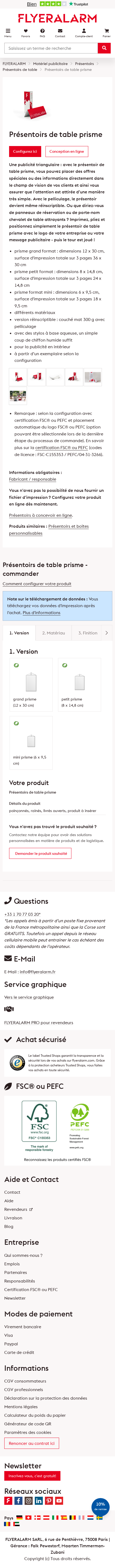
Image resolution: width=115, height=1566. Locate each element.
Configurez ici (25, 151)
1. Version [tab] (19, 632)
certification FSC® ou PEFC (61, 447)
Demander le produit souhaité (41, 853)
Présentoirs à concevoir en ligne (40, 515)
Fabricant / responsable (32, 479)
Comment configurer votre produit (37, 583)
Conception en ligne (66, 151)
